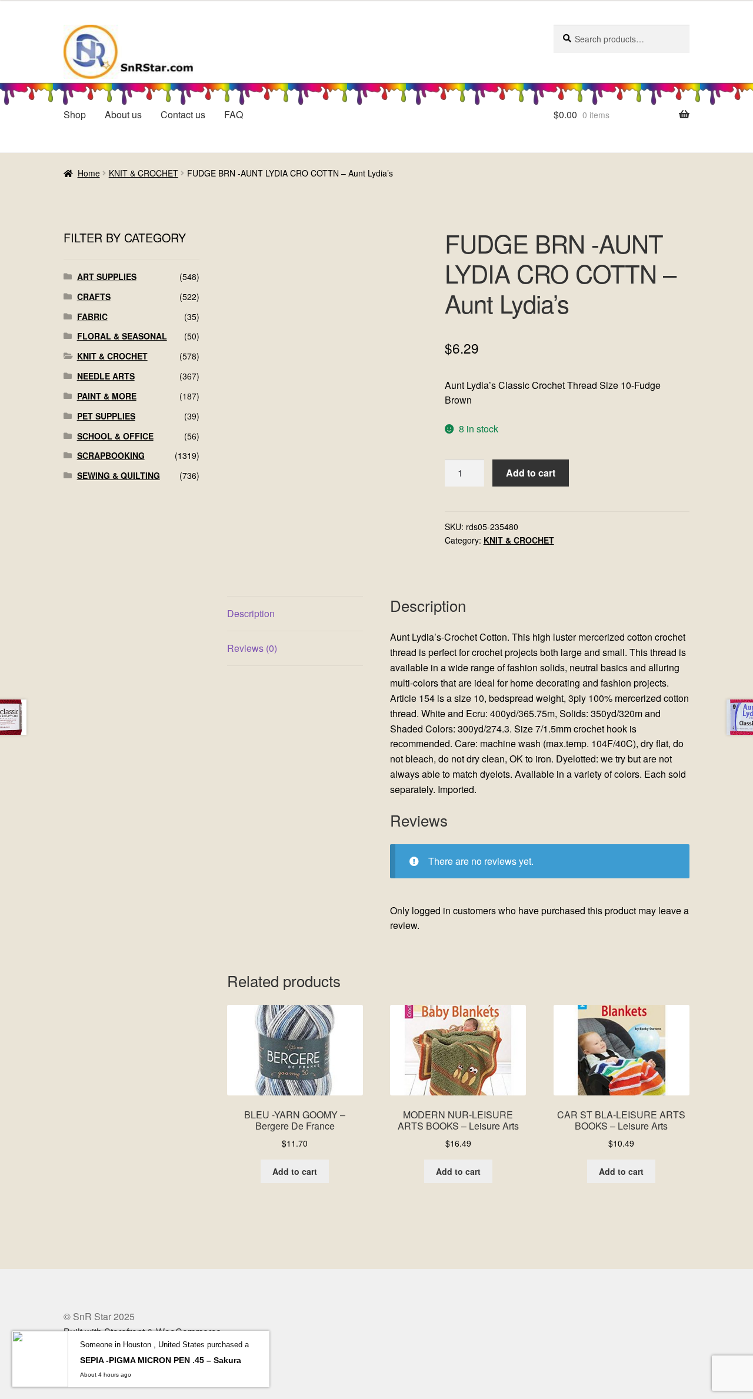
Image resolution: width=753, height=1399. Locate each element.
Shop (75, 114)
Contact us (183, 114)
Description (251, 613)
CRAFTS (94, 296)
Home (89, 173)
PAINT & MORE (106, 396)
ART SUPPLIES (106, 276)
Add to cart (530, 472)
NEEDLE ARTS (106, 376)
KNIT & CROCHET (143, 173)
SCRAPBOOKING (111, 455)
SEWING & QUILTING (118, 475)
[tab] (295, 614)
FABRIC (92, 316)
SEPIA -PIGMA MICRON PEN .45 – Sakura (160, 1360)
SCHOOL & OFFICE (115, 436)
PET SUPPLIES (106, 416)
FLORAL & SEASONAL (122, 336)
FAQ (233, 114)
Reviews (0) (252, 648)
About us (123, 114)
